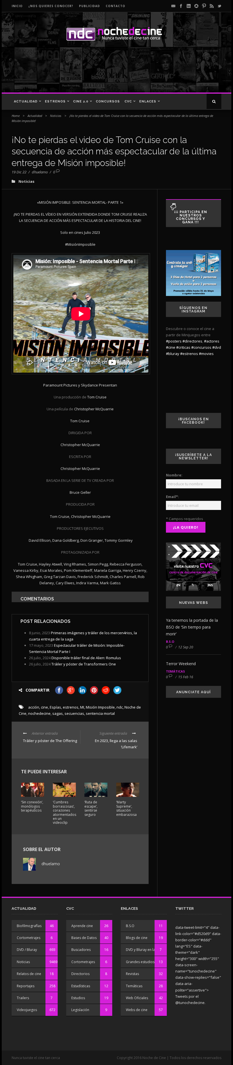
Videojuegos (27, 1009)
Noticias (55, 116)
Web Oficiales (137, 997)
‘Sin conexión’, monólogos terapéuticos (32, 806)
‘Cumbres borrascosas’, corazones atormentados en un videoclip (64, 812)
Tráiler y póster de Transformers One (83, 664)
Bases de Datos (84, 937)
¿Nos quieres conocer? (50, 6)
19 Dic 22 (19, 172)
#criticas (183, 347)
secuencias (74, 713)
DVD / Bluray (27, 949)
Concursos (108, 101)
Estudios (78, 997)
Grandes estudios (140, 961)
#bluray (172, 353)
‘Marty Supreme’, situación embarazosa (126, 808)
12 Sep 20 (185, 647)
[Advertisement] (114, 72)
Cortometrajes (28, 937)
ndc (119, 707)
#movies (206, 353)
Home (16, 116)
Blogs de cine (136, 937)
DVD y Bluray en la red (144, 949)
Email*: (172, 496)
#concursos (201, 347)
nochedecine (39, 713)
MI (82, 707)
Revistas (132, 973)
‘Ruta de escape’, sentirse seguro (90, 808)
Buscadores (81, 949)
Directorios (80, 973)
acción (33, 707)
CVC (128, 101)
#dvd (216, 347)
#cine (170, 347)
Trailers (23, 997)
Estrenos (55, 101)
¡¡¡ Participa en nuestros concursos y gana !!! (190, 217)
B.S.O (170, 641)
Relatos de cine (29, 973)
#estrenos (189, 353)
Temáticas (175, 671)
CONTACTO (115, 6)
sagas (57, 713)
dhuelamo (40, 172)
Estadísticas (80, 986)
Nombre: (174, 475)
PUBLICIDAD (89, 6)
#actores (211, 341)
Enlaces (147, 101)
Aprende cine (82, 925)
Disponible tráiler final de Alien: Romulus (86, 657)
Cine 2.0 (80, 101)
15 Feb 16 (185, 677)
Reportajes (25, 986)
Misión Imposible (100, 707)
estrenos (70, 707)
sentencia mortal (100, 713)
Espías (55, 707)
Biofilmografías (29, 925)
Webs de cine (136, 1009)
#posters (174, 341)
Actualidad (26, 101)
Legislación (80, 1009)
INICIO (17, 6)
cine (44, 707)
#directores (192, 341)
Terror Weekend (181, 663)
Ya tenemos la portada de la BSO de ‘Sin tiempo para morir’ (192, 627)
